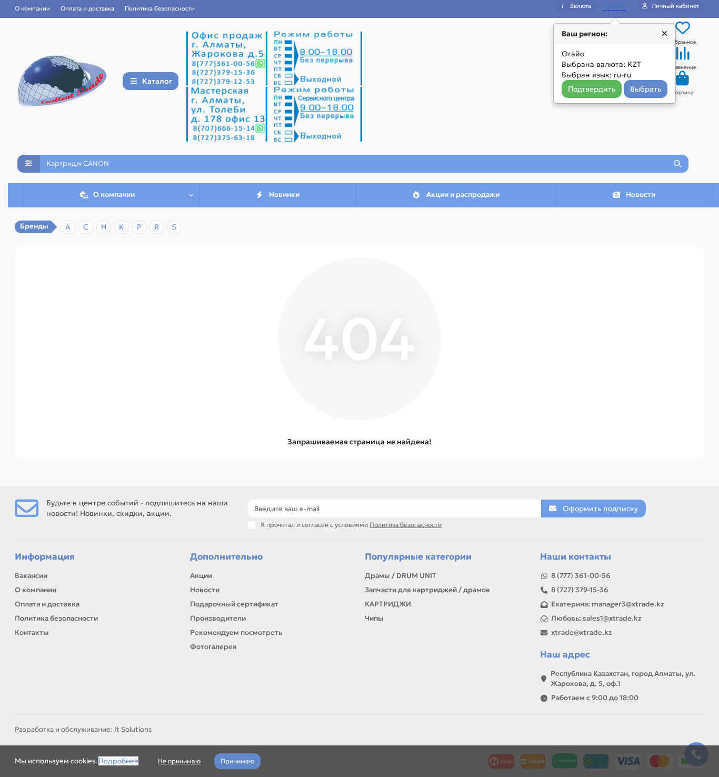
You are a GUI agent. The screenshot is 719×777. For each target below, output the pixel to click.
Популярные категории (418, 556)
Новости (640, 194)
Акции (201, 575)
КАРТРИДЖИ (388, 604)
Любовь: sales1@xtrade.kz (596, 618)
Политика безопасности (160, 8)
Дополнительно (226, 556)
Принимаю (237, 761)
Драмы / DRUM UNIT (400, 575)
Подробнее (118, 760)
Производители (218, 618)
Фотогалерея (213, 646)
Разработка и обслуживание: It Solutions (83, 729)
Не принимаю (179, 761)
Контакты (32, 632)
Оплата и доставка (87, 8)
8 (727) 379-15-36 (579, 589)
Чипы (374, 618)
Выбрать (645, 89)
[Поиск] (677, 163)
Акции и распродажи (463, 194)
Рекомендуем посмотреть (236, 632)
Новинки (284, 194)
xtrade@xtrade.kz (581, 632)
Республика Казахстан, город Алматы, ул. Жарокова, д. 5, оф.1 (623, 678)
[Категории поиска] (28, 164)
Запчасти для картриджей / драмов (427, 589)
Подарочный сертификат (234, 604)
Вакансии (31, 575)
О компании (32, 8)
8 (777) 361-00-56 (581, 575)
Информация (45, 556)
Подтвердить (591, 89)
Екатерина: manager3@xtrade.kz (607, 604)
